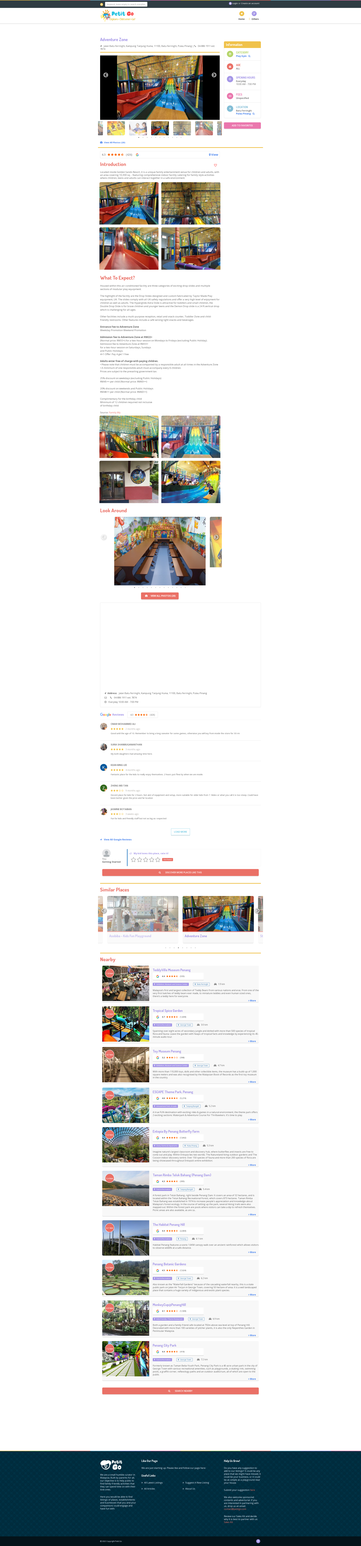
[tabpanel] (160, 128)
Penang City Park (164, 1345)
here (252, 1490)
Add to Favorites (242, 125)
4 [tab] (151, 137)
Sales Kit (228, 1522)
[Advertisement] (180, 1429)
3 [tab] (147, 137)
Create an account (250, 3)
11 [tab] (181, 137)
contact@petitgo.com (235, 1509)
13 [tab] (185, 587)
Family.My (115, 412)
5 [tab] (155, 137)
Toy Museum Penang (167, 1051)
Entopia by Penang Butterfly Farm (176, 1131)
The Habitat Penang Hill (169, 1224)
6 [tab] (160, 137)
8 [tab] (168, 137)
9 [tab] (172, 137)
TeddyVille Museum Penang (172, 970)
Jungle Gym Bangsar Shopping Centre (211, 936)
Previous (106, 75)
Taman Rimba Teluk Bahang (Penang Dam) (182, 1175)
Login (235, 3)
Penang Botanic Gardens (169, 1264)
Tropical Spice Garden (168, 1010)
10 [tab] (176, 137)
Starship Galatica (121, 936)
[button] (241, 15)
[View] (136, 155)
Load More (180, 831)
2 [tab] (143, 137)
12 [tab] (181, 587)
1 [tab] (138, 137)
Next (214, 75)
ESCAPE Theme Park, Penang (173, 1092)
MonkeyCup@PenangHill (169, 1305)
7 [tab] (164, 137)
